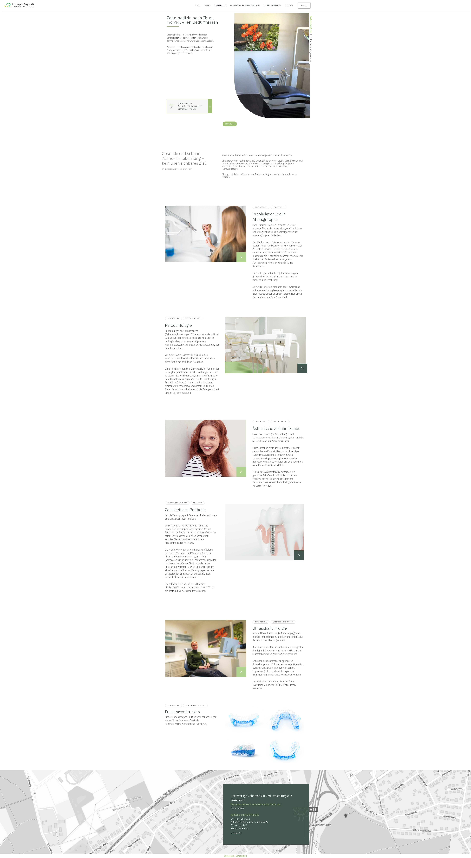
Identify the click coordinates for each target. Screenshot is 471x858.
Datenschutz (241, 856)
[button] (272, 5)
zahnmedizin (220, 5)
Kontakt (289, 5)
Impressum (229, 856)
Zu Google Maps (236, 833)
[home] (19, 5)
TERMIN (304, 5)
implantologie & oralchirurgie (245, 5)
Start (198, 5)
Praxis (207, 5)
